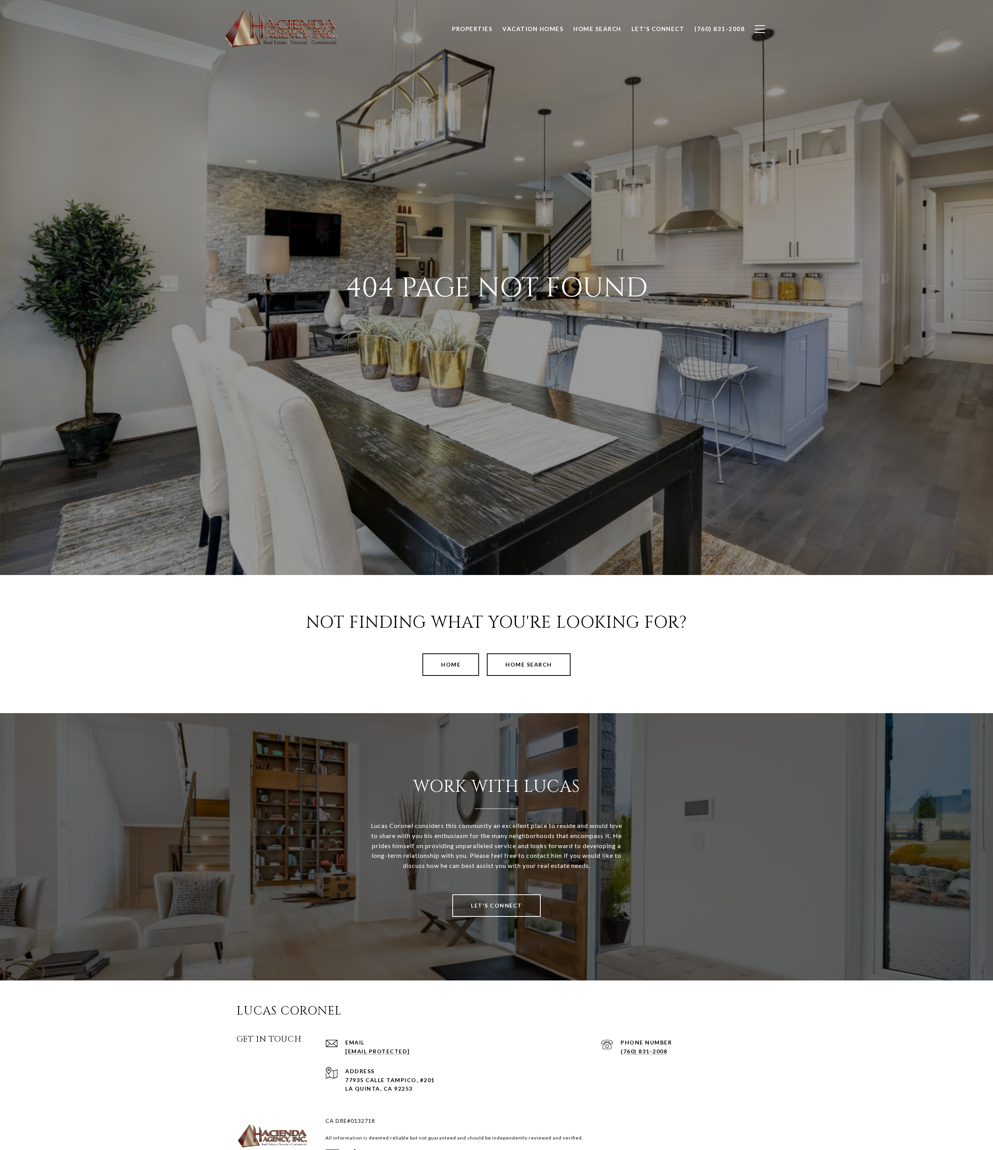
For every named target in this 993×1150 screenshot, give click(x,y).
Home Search (528, 664)
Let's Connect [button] (496, 905)
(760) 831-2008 (644, 1051)
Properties (472, 28)
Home (450, 664)
